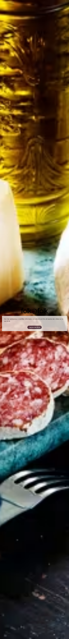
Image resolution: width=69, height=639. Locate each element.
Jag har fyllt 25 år (34, 327)
